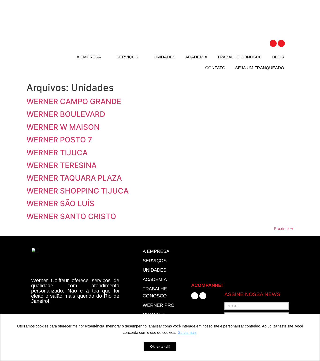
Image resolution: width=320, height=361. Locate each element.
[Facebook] (273, 43)
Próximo (284, 228)
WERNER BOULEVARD (65, 114)
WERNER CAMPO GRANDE (73, 101)
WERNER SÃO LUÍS (60, 203)
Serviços (127, 57)
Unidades (164, 57)
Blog (278, 57)
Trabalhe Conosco (239, 57)
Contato (215, 67)
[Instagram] (281, 43)
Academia (196, 57)
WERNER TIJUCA (57, 152)
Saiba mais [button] (187, 332)
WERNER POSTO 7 (59, 139)
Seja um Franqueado (259, 67)
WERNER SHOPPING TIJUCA (77, 190)
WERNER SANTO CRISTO (71, 216)
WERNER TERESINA (61, 165)
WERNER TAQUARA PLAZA (74, 177)
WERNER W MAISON (63, 127)
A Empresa (89, 57)
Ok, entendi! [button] (160, 346)
